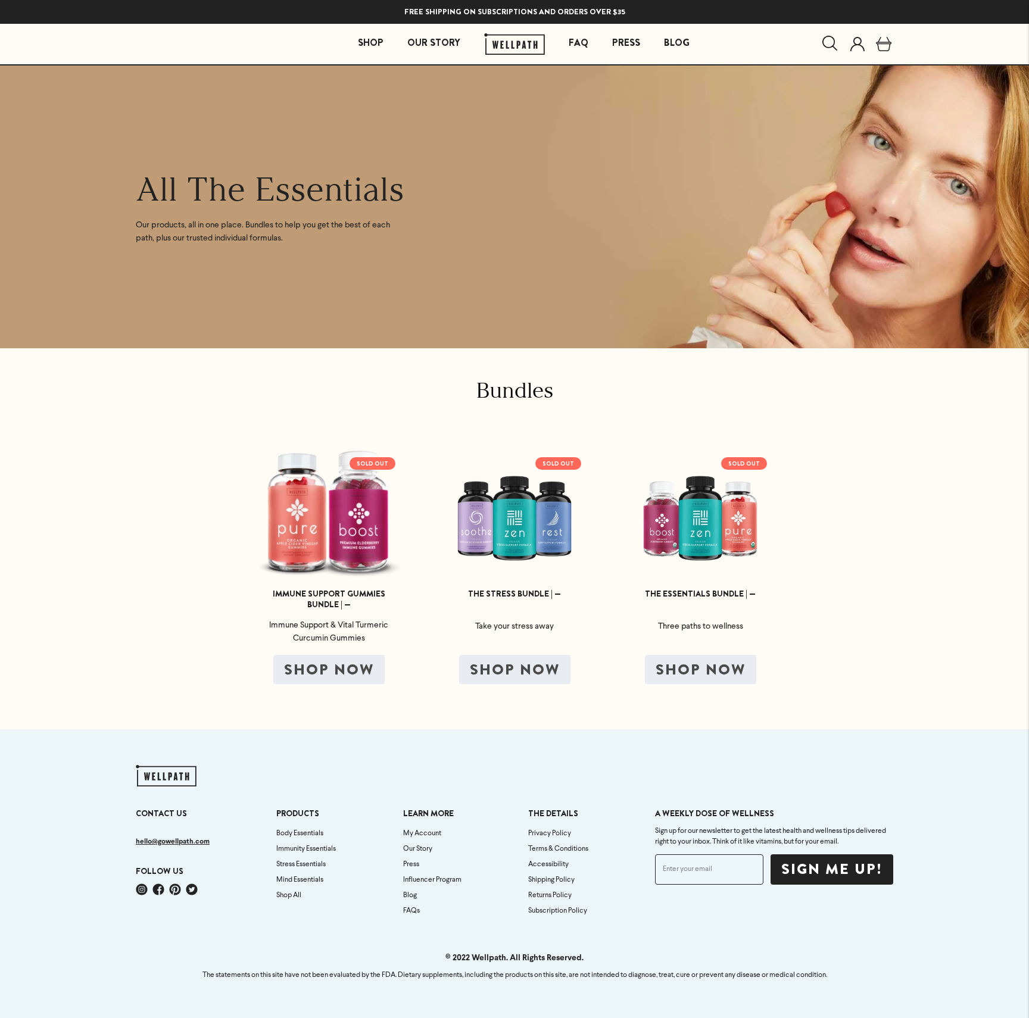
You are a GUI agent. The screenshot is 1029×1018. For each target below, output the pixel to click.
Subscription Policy (557, 910)
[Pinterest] (175, 889)
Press (411, 864)
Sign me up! (832, 869)
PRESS (626, 42)
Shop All (288, 895)
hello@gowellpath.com (173, 841)
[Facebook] (158, 889)
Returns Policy (550, 895)
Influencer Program (432, 879)
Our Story (417, 849)
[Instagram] (142, 889)
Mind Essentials (299, 879)
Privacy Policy (549, 833)
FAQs (411, 910)
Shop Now (329, 669)
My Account (422, 833)
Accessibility (548, 864)
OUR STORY (433, 42)
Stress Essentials (301, 864)
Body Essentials (299, 833)
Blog (410, 895)
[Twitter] (192, 889)
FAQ (578, 42)
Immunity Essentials (306, 849)
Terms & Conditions (558, 849)
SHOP (370, 42)
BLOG (677, 42)
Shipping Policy (551, 879)
